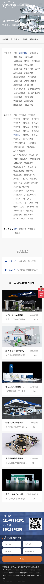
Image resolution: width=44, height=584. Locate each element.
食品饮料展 (28, 105)
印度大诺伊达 (18, 147)
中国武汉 (16, 131)
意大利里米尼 (29, 175)
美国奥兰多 (30, 191)
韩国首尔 (31, 219)
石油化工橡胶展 (19, 93)
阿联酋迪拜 (28, 215)
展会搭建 (11, 576)
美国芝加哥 (27, 199)
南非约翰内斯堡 (19, 143)
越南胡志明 (17, 215)
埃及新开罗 (33, 155)
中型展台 (31, 229)
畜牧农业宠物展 (34, 89)
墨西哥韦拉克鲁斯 (20, 159)
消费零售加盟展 (30, 81)
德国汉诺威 (32, 167)
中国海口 (26, 131)
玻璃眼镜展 (28, 85)
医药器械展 (36, 61)
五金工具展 (34, 53)
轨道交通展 (17, 101)
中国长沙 (35, 135)
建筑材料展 (28, 73)
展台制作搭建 (32, 573)
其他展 (26, 61)
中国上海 (22, 115)
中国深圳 (35, 131)
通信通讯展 (17, 105)
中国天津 (35, 123)
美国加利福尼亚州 (31, 183)
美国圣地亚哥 (18, 191)
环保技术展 (17, 85)
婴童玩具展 (28, 65)
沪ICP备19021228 (9, 581)
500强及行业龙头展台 (10, 39)
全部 (15, 53)
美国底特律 (17, 195)
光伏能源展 (17, 61)
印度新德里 (30, 147)
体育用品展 (28, 57)
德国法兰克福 (18, 171)
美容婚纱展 (17, 97)
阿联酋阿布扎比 (19, 219)
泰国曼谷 (33, 179)
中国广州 (16, 127)
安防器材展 (17, 69)
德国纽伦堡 (17, 175)
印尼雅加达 (32, 143)
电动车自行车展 (19, 89)
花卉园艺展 (28, 97)
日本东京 (24, 179)
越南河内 (29, 211)
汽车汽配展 (32, 77)
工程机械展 (17, 73)
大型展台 (22, 229)
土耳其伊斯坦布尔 (20, 155)
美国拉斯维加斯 (30, 195)
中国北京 (31, 115)
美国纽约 (16, 199)
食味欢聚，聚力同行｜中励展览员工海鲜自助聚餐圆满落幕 (29, 261)
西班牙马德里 (18, 211)
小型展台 (16, 233)
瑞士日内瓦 (17, 183)
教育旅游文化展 (19, 77)
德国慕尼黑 (28, 163)
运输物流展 (28, 101)
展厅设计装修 (30, 570)
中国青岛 (16, 139)
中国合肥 (26, 123)
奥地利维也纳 (34, 159)
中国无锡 (26, 127)
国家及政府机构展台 (30, 39)
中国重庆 (26, 135)
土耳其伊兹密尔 (19, 151)
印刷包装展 (17, 65)
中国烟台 (16, 135)
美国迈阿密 (17, 203)
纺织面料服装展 (34, 93)
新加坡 (16, 179)
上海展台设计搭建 (18, 570)
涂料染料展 (17, 81)
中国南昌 (26, 119)
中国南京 (16, 119)
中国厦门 (35, 119)
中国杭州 (35, 127)
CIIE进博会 (23, 53)
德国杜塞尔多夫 (19, 167)
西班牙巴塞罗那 (32, 207)
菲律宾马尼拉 (18, 207)
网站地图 (21, 581)
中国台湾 (16, 123)
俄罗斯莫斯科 (28, 139)
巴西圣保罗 (17, 163)
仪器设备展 (17, 57)
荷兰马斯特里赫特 (31, 203)
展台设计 (16, 573)
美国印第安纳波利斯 (21, 187)
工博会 (37, 69)
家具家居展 (28, 69)
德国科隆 (29, 171)
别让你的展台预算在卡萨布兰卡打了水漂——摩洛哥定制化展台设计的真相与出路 (29, 270)
